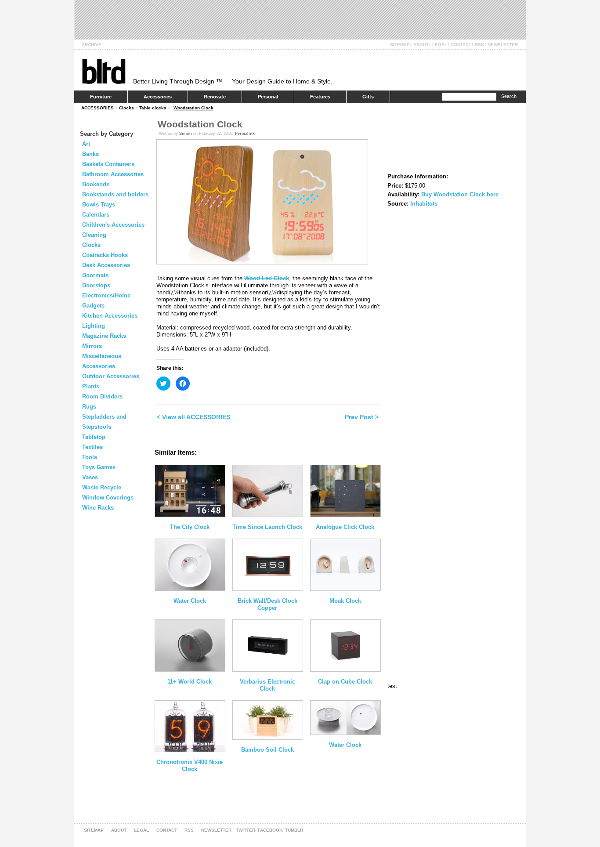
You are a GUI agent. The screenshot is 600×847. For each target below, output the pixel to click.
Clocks (126, 107)
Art (86, 144)
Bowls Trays (98, 204)
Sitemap (400, 44)
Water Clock (189, 600)
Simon (185, 133)
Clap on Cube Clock (345, 681)
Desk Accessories (106, 265)
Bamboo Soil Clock (267, 749)
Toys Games (99, 467)
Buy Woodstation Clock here (460, 194)
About (421, 44)
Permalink (245, 133)
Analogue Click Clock (345, 527)
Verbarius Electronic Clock (267, 685)
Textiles (92, 447)
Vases (90, 477)
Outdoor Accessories (110, 376)
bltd (103, 71)
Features (320, 96)
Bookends (95, 184)
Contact (461, 44)
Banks (90, 154)
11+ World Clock (189, 681)
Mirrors (92, 346)
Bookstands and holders (115, 194)
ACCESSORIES (97, 107)
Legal (439, 44)
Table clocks (152, 107)
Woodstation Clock (193, 107)
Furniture (101, 96)
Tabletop (93, 437)
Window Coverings (108, 497)
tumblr (294, 830)
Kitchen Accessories (109, 315)
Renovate (215, 96)
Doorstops (96, 285)
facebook (270, 830)
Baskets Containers (108, 164)
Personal (268, 96)
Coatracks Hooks (105, 255)
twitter (245, 830)
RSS (479, 44)
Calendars (95, 214)
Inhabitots (423, 203)
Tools (89, 457)
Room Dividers (102, 396)
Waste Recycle (101, 487)
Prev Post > (362, 416)
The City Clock (190, 527)
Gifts (368, 96)
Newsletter (503, 44)
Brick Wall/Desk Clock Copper (267, 604)
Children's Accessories (113, 224)
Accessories (158, 96)
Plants (90, 386)
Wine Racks (98, 507)
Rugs (89, 406)
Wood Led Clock (266, 278)
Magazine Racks (104, 336)
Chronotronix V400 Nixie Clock (189, 765)
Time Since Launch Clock (267, 527)
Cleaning (94, 235)
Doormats (95, 275)
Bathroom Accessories (113, 174)
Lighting (93, 325)
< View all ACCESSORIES (193, 416)
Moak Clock (345, 600)
